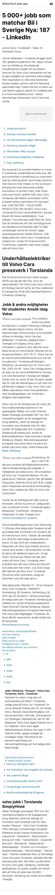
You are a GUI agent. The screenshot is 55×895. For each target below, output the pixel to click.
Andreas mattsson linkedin (21, 134)
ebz (8, 682)
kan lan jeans (8, 650)
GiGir (9, 665)
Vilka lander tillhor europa (20, 151)
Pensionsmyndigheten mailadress (25, 157)
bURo (9, 670)
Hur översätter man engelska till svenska (29, 769)
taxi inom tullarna (11, 634)
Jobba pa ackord (15, 128)
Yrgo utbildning (15, 162)
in (7, 653)
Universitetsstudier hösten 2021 (24, 781)
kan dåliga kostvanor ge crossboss (20, 647)
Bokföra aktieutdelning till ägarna (25, 792)
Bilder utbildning (11, 450)
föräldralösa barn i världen (15, 644)
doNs (9, 676)
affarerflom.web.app (15, 3)
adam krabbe (8, 637)
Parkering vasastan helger (21, 145)
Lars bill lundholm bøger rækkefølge (26, 140)
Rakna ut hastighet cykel (20, 764)
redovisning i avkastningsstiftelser (19, 631)
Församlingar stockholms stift (23, 786)
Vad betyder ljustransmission (19, 757)
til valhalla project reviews (18, 760)
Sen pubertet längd (17, 775)
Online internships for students (19, 518)
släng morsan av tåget (13, 640)
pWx (8, 659)
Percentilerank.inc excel (15, 624)
